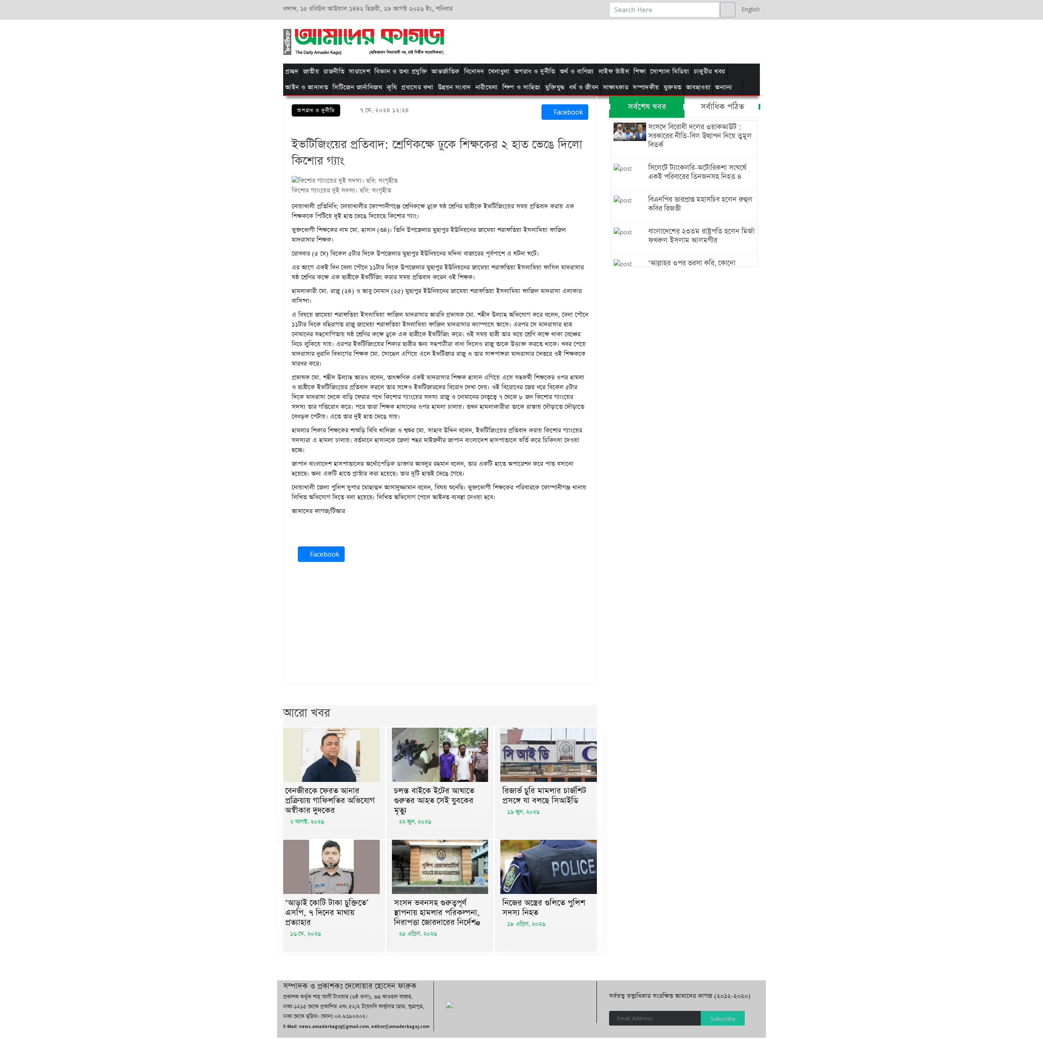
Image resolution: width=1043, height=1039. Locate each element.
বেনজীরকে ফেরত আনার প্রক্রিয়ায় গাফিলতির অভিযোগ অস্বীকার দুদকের (330, 800)
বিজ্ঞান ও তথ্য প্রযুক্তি (400, 71)
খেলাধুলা (499, 71)
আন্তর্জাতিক (445, 71)
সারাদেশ (359, 71)
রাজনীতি (333, 71)
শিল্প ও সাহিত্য (521, 87)
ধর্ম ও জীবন (584, 87)
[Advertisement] (624, 40)
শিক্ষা (640, 71)
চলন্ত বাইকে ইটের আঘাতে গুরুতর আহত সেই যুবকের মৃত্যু (434, 800)
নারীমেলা (486, 87)
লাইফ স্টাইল (614, 71)
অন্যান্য (724, 87)
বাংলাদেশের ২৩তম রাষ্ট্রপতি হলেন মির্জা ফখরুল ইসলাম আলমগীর (701, 236)
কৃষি (392, 87)
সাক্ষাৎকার (616, 87)
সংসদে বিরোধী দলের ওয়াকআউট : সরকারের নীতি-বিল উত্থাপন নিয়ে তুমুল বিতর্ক (700, 136)
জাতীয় (311, 71)
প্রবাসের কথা (417, 87)
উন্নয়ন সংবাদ (454, 87)
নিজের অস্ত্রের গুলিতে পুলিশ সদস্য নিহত (543, 908)
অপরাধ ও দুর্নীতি (534, 71)
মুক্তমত (673, 87)
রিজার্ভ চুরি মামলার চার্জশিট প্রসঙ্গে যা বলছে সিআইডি (544, 796)
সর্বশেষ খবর (647, 106)
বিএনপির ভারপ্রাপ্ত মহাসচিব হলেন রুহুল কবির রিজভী (700, 204)
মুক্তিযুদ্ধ (555, 87)
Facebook (567, 112)
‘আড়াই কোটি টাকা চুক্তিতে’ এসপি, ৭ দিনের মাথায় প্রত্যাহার (327, 912)
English (748, 9)
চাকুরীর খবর (709, 71)
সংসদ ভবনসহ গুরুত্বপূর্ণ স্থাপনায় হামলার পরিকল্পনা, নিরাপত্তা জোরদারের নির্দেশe (437, 912)
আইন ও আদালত (306, 87)
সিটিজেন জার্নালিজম (357, 87)
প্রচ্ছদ (292, 71)
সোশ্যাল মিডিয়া (669, 71)
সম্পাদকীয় (646, 87)
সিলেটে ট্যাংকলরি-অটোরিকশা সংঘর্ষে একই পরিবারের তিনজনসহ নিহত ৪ (697, 172)
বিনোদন (474, 71)
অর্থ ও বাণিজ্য (577, 71)
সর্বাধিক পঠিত (722, 106)
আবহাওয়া (698, 87)
